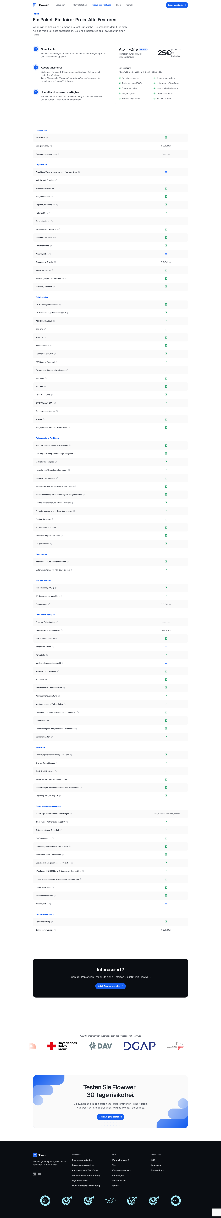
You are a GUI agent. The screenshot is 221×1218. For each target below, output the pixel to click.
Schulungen (118, 1175)
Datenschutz (157, 1170)
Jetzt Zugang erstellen (110, 1116)
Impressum (156, 1165)
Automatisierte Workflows (85, 1170)
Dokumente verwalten (83, 1165)
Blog (118, 5)
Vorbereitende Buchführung (86, 1175)
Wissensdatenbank (121, 1170)
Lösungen (60, 5)
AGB (153, 1160)
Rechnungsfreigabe (82, 1160)
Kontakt (129, 5)
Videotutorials (119, 1180)
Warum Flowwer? (120, 1160)
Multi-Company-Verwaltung (86, 1185)
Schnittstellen (80, 5)
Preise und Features (101, 5)
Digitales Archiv (79, 1180)
